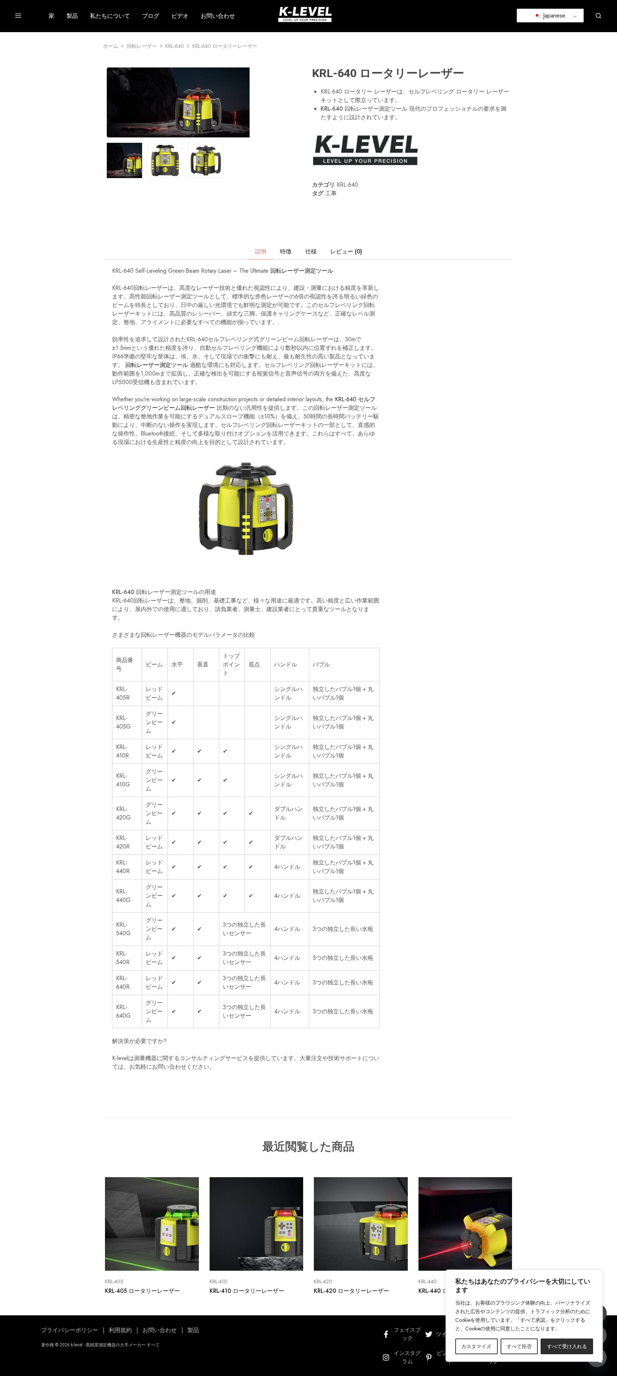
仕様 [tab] (311, 251)
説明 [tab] (260, 251)
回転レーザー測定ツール (301, 271)
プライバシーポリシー (69, 1330)
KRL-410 (218, 1281)
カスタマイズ (476, 1346)
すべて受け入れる (567, 1346)
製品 (72, 16)
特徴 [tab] (285, 251)
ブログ (150, 16)
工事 (331, 193)
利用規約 (120, 1330)
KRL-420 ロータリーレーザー (351, 1291)
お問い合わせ (218, 16)
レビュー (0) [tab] (346, 251)
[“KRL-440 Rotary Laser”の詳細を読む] (456, 1260)
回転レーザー (142, 46)
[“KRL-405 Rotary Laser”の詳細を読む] (143, 1260)
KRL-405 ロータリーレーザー (142, 1291)
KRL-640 (174, 46)
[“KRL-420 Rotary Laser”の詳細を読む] (352, 1260)
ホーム (110, 46)
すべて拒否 (519, 1346)
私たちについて (110, 16)
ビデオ (180, 16)
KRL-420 (323, 1281)
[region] (524, 1316)
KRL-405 (114, 1281)
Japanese (553, 15)
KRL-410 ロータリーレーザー (247, 1291)
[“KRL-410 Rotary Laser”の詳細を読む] (247, 1260)
